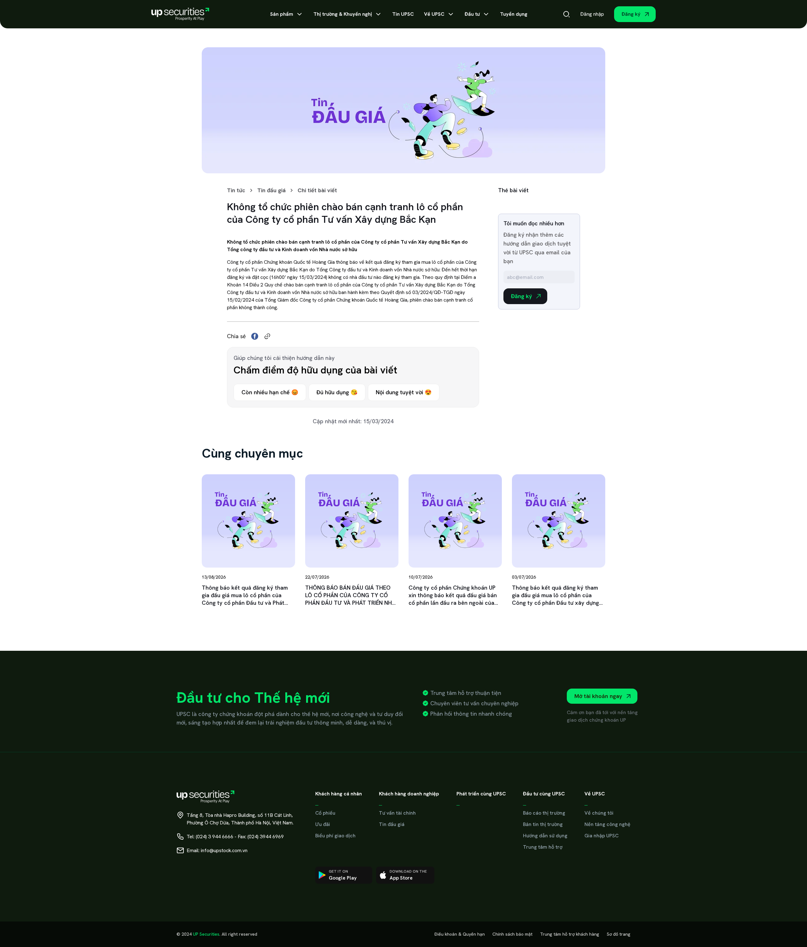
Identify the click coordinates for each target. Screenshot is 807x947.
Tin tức (236, 190)
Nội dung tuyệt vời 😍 (404, 392)
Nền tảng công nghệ (607, 824)
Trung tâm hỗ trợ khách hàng (569, 934)
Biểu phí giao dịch (335, 835)
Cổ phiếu (325, 813)
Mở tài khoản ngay (598, 696)
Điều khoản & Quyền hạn (459, 934)
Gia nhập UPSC (601, 835)
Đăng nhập (592, 14)
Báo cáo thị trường (544, 813)
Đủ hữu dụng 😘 (336, 392)
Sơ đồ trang (618, 934)
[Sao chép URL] (267, 336)
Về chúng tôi (598, 813)
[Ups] (180, 14)
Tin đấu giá (271, 190)
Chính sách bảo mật (512, 934)
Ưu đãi (322, 824)
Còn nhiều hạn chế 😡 (269, 392)
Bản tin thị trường (543, 824)
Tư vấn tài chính (397, 813)
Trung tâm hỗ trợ (542, 847)
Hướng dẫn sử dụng (545, 835)
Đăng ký (631, 14)
